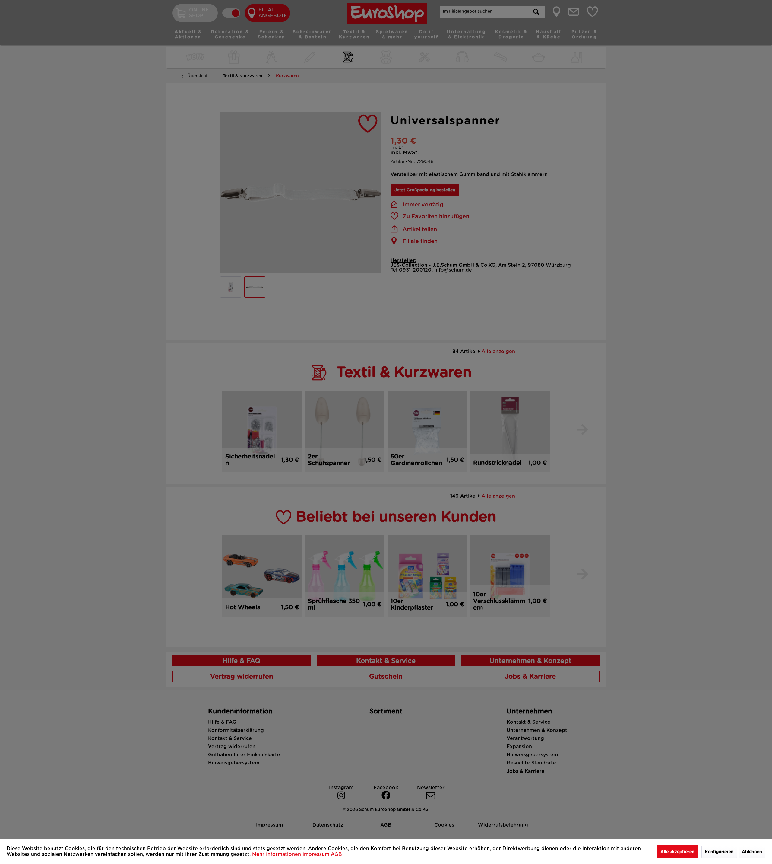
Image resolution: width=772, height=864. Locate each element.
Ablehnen (752, 852)
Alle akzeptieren (677, 852)
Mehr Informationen (277, 854)
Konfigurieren (719, 852)
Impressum (316, 854)
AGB (336, 854)
